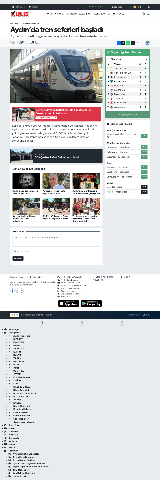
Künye (11, 444)
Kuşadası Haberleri (23, 409)
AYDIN (49, 14)
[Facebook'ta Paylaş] (119, 43)
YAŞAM (17, 358)
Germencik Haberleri (24, 422)
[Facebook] (12, 290)
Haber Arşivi (66, 297)
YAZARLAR (84, 14)
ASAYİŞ (17, 400)
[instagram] (82, 323)
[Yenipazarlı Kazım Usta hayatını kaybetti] (56, 181)
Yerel (16, 368)
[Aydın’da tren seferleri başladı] (56, 76)
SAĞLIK (17, 381)
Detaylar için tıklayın (127, 115)
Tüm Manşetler (67, 291)
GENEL (120, 14)
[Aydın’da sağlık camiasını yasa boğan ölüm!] (26, 181)
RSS (16, 315)
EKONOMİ (72, 14)
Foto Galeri (20, 7)
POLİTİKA (18, 371)
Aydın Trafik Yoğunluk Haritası (73, 285)
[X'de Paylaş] (123, 43)
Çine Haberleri (20, 412)
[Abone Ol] (147, 43)
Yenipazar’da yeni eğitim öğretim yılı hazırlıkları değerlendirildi (85, 218)
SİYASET (59, 14)
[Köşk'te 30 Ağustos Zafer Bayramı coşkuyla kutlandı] (56, 206)
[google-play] (91, 303)
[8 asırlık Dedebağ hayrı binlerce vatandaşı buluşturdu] (26, 206)
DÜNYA (17, 355)
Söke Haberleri (21, 419)
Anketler (13, 441)
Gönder (18, 258)
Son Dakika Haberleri (70, 294)
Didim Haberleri (21, 416)
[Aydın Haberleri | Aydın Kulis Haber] (19, 14)
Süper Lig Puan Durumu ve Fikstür (30, 467)
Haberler (15, 23)
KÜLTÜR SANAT (21, 377)
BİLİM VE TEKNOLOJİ (24, 393)
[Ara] (144, 14)
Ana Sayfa (13, 330)
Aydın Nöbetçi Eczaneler (71, 277)
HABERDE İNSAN (22, 387)
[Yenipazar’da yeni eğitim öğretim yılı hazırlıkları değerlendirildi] (86, 206)
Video (11, 428)
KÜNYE (127, 277)
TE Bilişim (145, 315)
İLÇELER (17, 403)
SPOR (16, 384)
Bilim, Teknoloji (21, 390)
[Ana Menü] (148, 14)
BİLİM (16, 365)
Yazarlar (13, 432)
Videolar (34, 7)
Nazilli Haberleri (21, 406)
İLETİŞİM (99, 280)
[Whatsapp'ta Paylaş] (128, 43)
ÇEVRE (17, 374)
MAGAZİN (18, 361)
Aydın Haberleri (31, 23)
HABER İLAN (99, 14)
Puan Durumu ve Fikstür (71, 288)
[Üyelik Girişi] (148, 7)
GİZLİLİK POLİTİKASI (104, 277)
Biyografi (13, 438)
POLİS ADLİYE (20, 396)
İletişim (12, 447)
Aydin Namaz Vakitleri (70, 283)
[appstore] (69, 303)
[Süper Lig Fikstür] (146, 124)
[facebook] (42, 323)
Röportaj (13, 435)
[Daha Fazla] (133, 43)
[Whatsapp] (22, 290)
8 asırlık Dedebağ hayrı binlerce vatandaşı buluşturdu (24, 218)
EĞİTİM (111, 14)
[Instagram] (17, 290)
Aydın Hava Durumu (69, 280)
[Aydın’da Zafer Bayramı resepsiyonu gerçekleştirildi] (86, 181)
